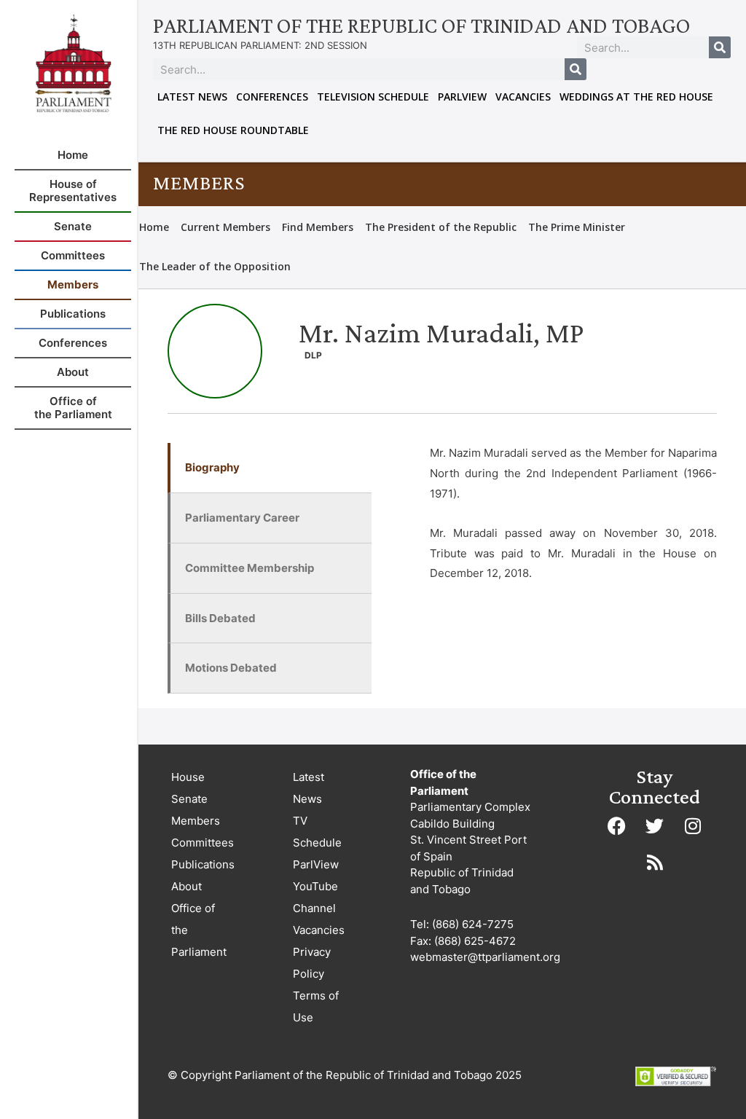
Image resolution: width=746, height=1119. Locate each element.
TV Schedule (317, 831)
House (188, 777)
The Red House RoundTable (233, 130)
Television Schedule (373, 96)
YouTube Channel (315, 897)
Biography (212, 467)
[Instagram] (693, 825)
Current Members (225, 227)
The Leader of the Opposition (215, 266)
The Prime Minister (576, 227)
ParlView (462, 96)
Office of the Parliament (199, 930)
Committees (202, 842)
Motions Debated (231, 668)
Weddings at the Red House (636, 96)
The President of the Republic (441, 227)
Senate (189, 799)
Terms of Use (316, 1006)
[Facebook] (617, 825)
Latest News (192, 96)
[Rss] (655, 862)
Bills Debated (220, 618)
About (186, 886)
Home (154, 227)
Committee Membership (249, 568)
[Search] (720, 47)
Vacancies (523, 96)
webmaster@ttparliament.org (485, 957)
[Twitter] (655, 825)
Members (195, 821)
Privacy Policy (312, 963)
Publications (203, 864)
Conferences (272, 96)
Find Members (317, 227)
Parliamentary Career (242, 518)
